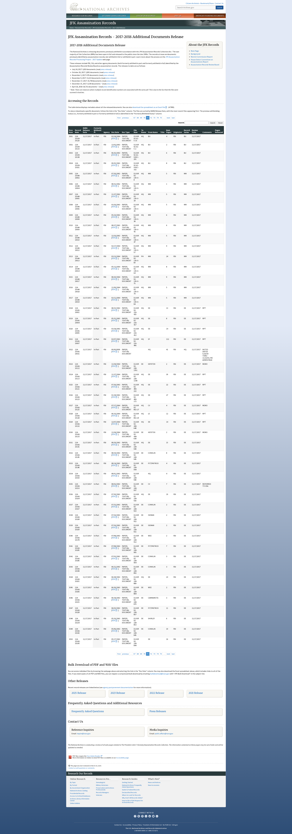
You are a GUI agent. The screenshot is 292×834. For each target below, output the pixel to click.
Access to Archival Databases (80, 796)
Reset (220, 123)
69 (141, 118)
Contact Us (219, 3)
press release (105, 69)
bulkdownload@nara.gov (159, 674)
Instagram (142, 816)
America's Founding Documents (210, 16)
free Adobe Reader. (94, 756)
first (119, 118)
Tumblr (146, 816)
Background (195, 54)
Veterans (99, 795)
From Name (153, 132)
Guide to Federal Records (131, 790)
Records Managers (102, 792)
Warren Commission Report (202, 57)
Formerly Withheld (97, 129)
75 (161, 118)
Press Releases (158, 711)
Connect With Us (146, 813)
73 (154, 118)
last (173, 118)
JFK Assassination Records (101, 28)
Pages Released (219, 131)
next (168, 118)
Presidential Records (77, 793)
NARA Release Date (86, 130)
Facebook (135, 816)
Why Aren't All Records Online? (132, 798)
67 (134, 118)
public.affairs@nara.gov (164, 733)
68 (138, 118)
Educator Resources (146, 16)
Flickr (157, 816)
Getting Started (127, 782)
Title (162, 132)
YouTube (149, 816)
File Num (136, 131)
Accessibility (127, 825)
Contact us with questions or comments (81, 768)
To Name (143, 131)
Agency (107, 132)
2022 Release (157, 693)
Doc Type (126, 132)
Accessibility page (122, 758)
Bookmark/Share (207, 3)
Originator (177, 132)
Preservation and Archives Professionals (105, 789)
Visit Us (178, 16)
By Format (73, 785)
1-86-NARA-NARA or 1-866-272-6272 (146, 831)
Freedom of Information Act (152, 825)
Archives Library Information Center (79, 800)
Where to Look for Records (131, 795)
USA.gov (175, 825)
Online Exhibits (75, 803)
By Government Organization (80, 788)
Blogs (153, 816)
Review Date (195, 131)
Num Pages (168, 131)
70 (144, 118)
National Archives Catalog (78, 791)
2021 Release (196, 693)
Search (219, 8)
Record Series (187, 131)
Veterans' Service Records (114, 16)
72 (151, 118)
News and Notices (154, 782)
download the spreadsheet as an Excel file (148, 107)
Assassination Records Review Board (205, 64)
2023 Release (118, 693)
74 (158, 118)
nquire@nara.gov (83, 733)
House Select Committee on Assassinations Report (202, 60)
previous (125, 118)
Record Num (78, 131)
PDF (113, 138)
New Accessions (153, 785)
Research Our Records (82, 16)
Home (72, 28)
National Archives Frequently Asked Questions (132, 786)
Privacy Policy (137, 825)
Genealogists (100, 782)
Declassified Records (129, 792)
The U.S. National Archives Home (99, 7)
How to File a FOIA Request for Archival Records (132, 801)
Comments (207, 132)
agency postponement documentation (118, 687)
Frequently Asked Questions (88, 711)
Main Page (195, 51)
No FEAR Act (167, 825)
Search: (181, 122)
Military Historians (102, 785)
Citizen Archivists (192, 3)
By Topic (73, 782)
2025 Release (79, 693)
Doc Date (115, 132)
